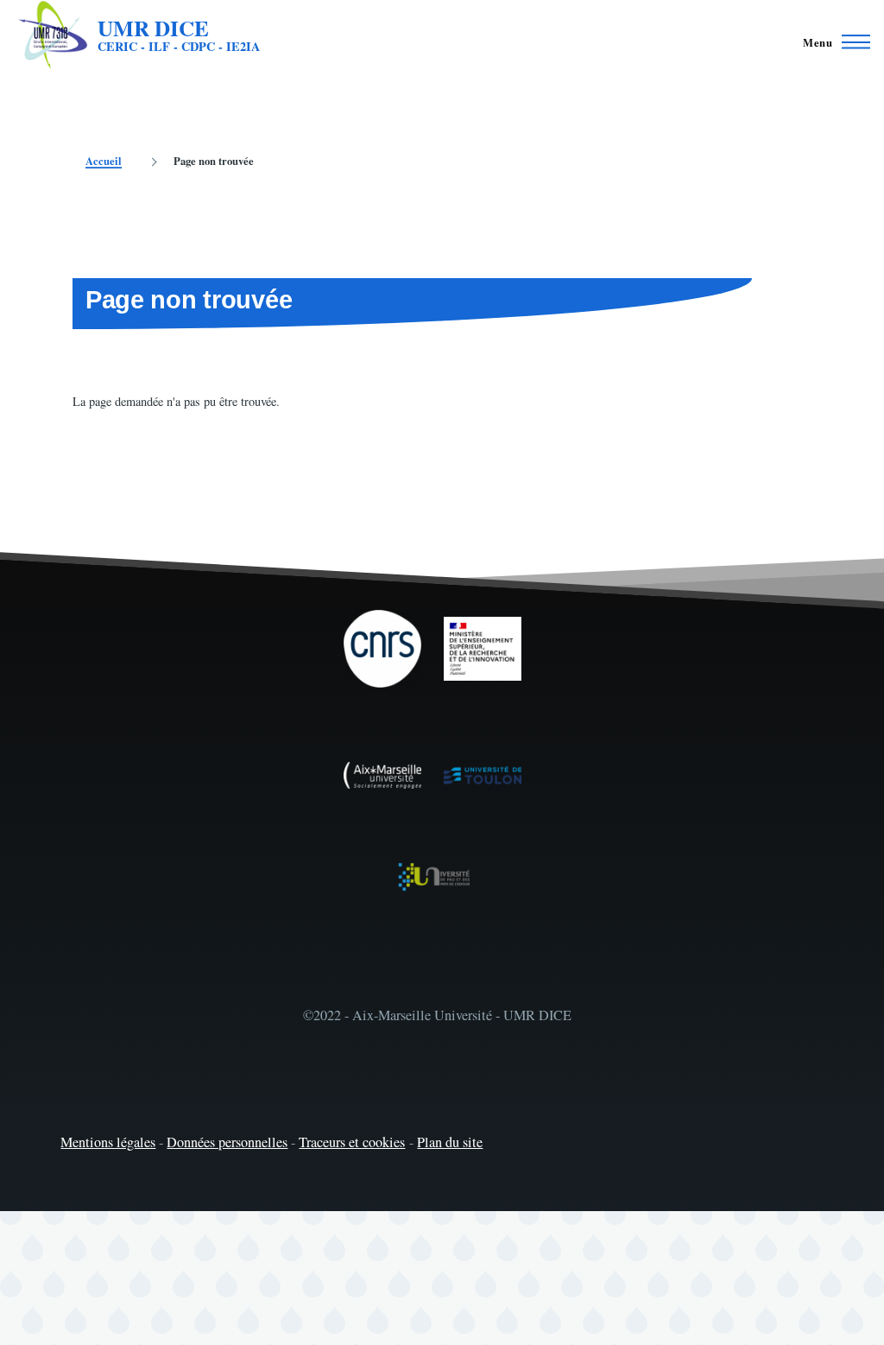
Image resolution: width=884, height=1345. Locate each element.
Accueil (103, 160)
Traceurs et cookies (352, 1141)
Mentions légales (107, 1141)
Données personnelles (227, 1141)
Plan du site (450, 1141)
